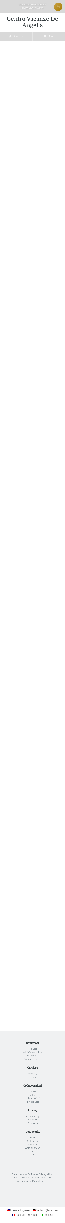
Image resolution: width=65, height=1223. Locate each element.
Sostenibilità (32, 1141)
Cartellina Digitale (32, 1059)
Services (18, 36)
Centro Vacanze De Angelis (32, 22)
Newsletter (32, 1055)
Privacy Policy (32, 1116)
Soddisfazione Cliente (32, 1052)
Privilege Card (32, 1102)
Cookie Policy (32, 1119)
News (32, 1137)
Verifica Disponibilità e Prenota (32, 658)
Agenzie (32, 1091)
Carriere (32, 1077)
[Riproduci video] (32, 708)
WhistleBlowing (32, 1148)
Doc (32, 1154)
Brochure (32, 1144)
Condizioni (32, 1123)
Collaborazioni (33, 1098)
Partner (32, 1095)
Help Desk (32, 1049)
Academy (32, 1073)
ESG (32, 1151)
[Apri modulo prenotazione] (58, 7)
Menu (50, 36)
